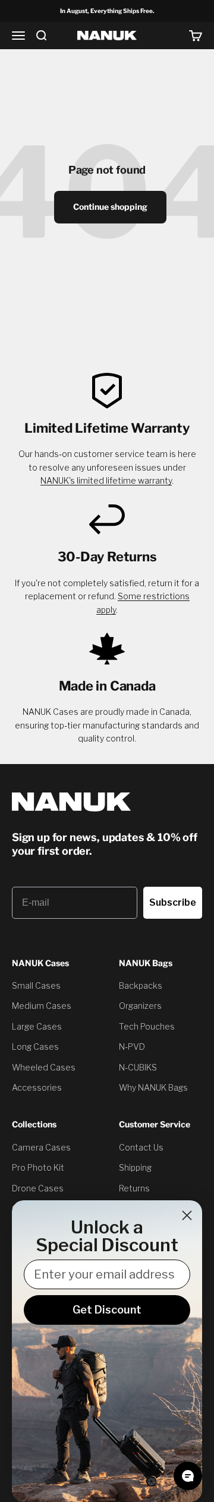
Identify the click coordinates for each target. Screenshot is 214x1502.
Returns (134, 1188)
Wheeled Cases (43, 1067)
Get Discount (107, 1309)
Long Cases (35, 1046)
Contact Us (141, 1147)
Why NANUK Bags (153, 1087)
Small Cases (36, 985)
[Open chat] (188, 1476)
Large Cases (37, 1026)
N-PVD (132, 1046)
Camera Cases (41, 1147)
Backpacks (140, 985)
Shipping (135, 1167)
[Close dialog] (187, 1215)
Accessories (37, 1087)
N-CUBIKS (138, 1067)
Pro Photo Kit (38, 1167)
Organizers (140, 1006)
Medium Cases (41, 1006)
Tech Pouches (147, 1026)
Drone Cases (38, 1188)
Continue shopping (110, 207)
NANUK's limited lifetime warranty (106, 480)
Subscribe (172, 902)
